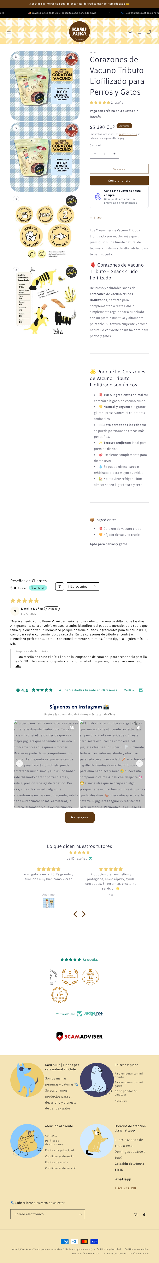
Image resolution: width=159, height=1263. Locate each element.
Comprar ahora (119, 180)
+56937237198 (125, 1188)
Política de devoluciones (54, 1142)
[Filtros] (59, 586)
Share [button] (98, 217)
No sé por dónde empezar (126, 1092)
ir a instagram (79, 817)
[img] (79, 852)
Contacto (51, 1135)
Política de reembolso (137, 1249)
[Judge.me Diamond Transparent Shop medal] (68, 977)
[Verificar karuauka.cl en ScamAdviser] (79, 1037)
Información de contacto (85, 1253)
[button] (8, 31)
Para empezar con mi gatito (129, 1084)
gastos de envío (128, 133)
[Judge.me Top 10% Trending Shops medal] (99, 995)
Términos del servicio (114, 1253)
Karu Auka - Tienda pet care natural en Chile (44, 1249)
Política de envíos (57, 1162)
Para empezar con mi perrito (129, 1075)
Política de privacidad (59, 1150)
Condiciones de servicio (61, 1168)
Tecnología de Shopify (81, 1249)
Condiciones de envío (59, 1156)
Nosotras (121, 1100)
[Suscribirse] (80, 1214)
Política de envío (139, 1253)
